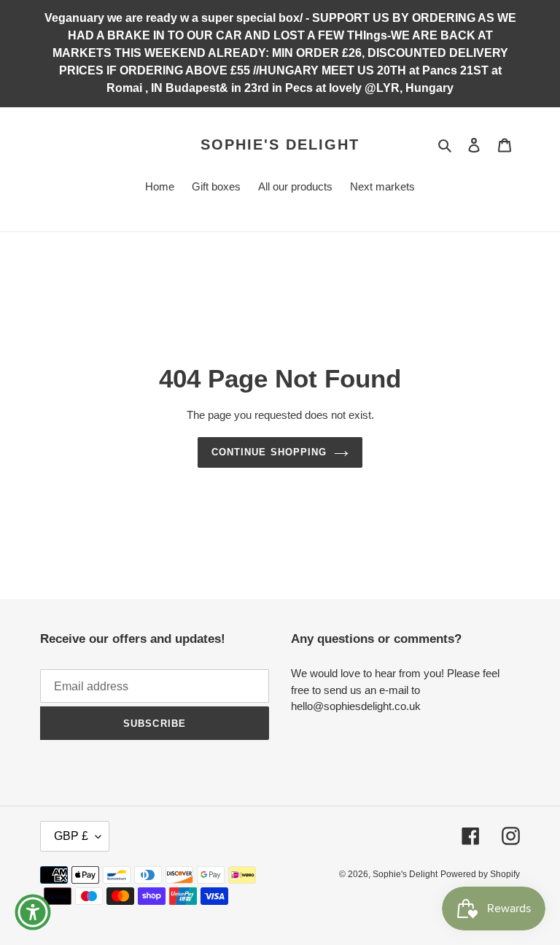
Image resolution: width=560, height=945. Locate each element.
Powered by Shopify (480, 874)
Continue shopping (269, 452)
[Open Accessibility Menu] (33, 912)
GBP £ (71, 836)
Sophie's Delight (280, 144)
